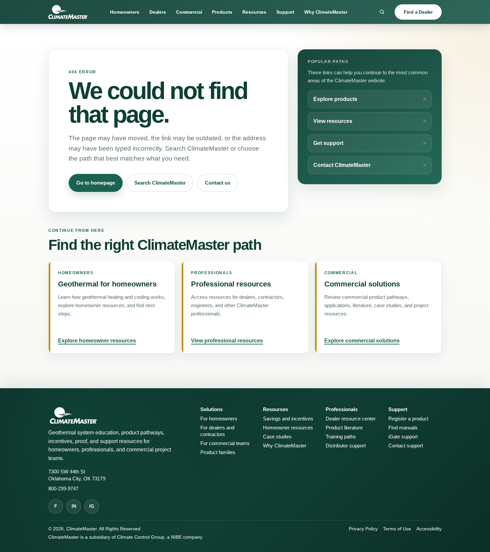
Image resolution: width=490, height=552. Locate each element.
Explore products (335, 99)
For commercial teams (225, 443)
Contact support (405, 445)
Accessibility (429, 528)
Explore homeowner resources (97, 340)
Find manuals (403, 427)
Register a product (408, 418)
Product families (217, 452)
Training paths (341, 436)
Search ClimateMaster (160, 183)
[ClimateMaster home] (68, 12)
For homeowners (218, 418)
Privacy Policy (363, 528)
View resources (332, 121)
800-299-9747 (63, 488)
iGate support (403, 436)
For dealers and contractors (217, 431)
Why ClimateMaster (325, 12)
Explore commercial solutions (362, 340)
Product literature (344, 427)
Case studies (277, 436)
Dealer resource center (351, 418)
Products (222, 12)
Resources (254, 12)
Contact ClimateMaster (342, 165)
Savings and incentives (288, 418)
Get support (328, 143)
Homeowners (124, 12)
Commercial (189, 12)
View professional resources (227, 340)
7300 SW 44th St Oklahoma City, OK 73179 (76, 475)
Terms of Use (397, 528)
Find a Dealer (418, 12)
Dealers (157, 12)
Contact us (217, 183)
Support (285, 12)
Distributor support (346, 445)
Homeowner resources (288, 427)
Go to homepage (95, 183)
